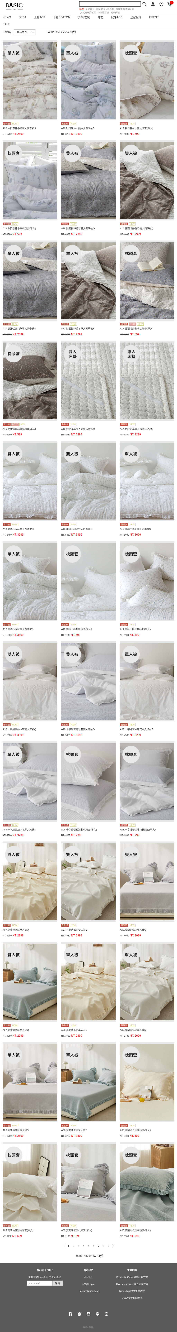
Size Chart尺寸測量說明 (132, 1291)
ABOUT (88, 1277)
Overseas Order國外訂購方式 (132, 1284)
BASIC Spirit (88, 1284)
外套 (100, 17)
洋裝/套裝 (84, 17)
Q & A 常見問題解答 (132, 1297)
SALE (6, 24)
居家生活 (135, 17)
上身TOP (39, 17)
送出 (57, 1283)
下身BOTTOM (61, 17)
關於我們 (88, 1270)
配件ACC (117, 17)
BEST (22, 17)
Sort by (7, 32)
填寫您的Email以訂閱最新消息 (44, 1277)
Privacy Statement (89, 1291)
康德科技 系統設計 (88, 1327)
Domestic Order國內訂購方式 (132, 1277)
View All (68, 32)
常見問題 (132, 1270)
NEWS (7, 17)
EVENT (154, 17)
